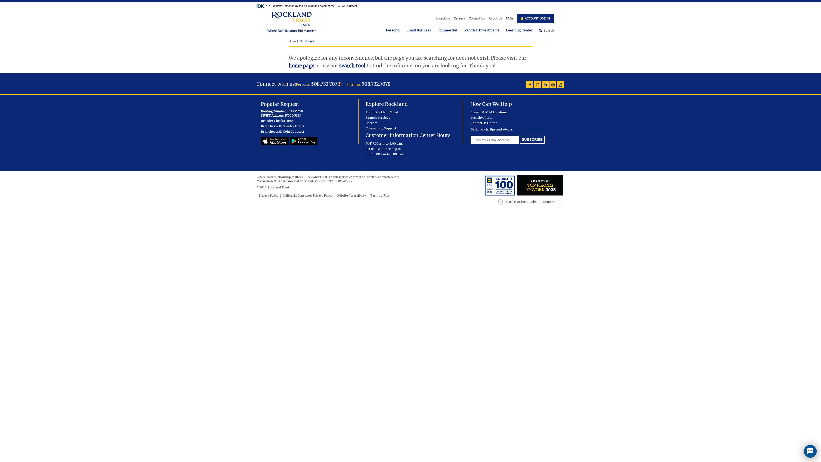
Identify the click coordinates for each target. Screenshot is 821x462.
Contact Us (477, 18)
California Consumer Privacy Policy (307, 195)
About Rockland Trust (382, 112)
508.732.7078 (376, 84)
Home (292, 41)
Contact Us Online (483, 123)
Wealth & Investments (481, 30)
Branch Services (378, 118)
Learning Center (519, 30)
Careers (459, 18)
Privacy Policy (268, 195)
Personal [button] (393, 30)
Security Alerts (481, 118)
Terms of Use (380, 195)
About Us (495, 18)
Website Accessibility (351, 195)
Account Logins (537, 18)
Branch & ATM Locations (489, 112)
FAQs (509, 18)
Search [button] (548, 31)
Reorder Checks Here (277, 121)
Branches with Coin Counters (282, 131)
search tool (352, 66)
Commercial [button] (447, 30)
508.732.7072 (325, 84)
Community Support (381, 128)
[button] (810, 451)
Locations (443, 18)
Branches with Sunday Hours (282, 126)
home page (301, 66)
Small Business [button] (419, 30)
